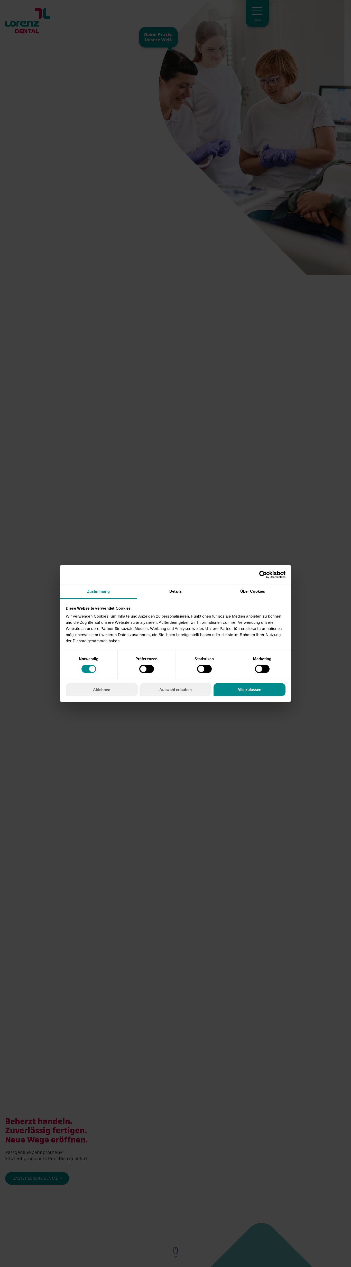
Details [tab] (175, 591)
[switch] (146, 669)
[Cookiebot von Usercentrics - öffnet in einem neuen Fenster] (263, 574)
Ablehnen (101, 689)
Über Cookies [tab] (252, 591)
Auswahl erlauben (175, 689)
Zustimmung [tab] (98, 591)
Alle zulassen (249, 689)
